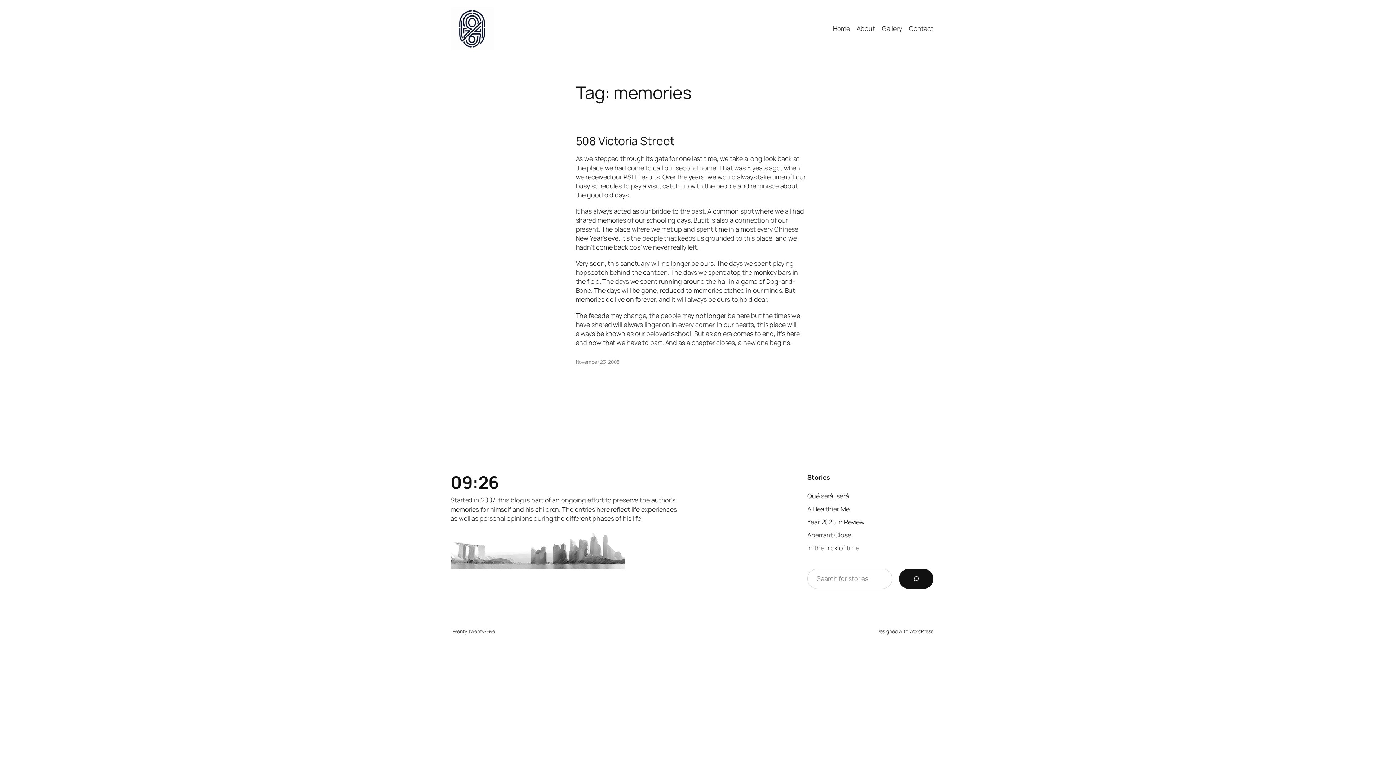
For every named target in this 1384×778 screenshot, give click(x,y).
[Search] (916, 579)
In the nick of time (833, 548)
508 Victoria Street (625, 140)
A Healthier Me (828, 509)
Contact (921, 28)
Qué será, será (828, 496)
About (866, 28)
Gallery (892, 28)
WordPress (921, 631)
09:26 (475, 482)
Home (841, 28)
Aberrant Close (829, 535)
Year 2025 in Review (836, 522)
